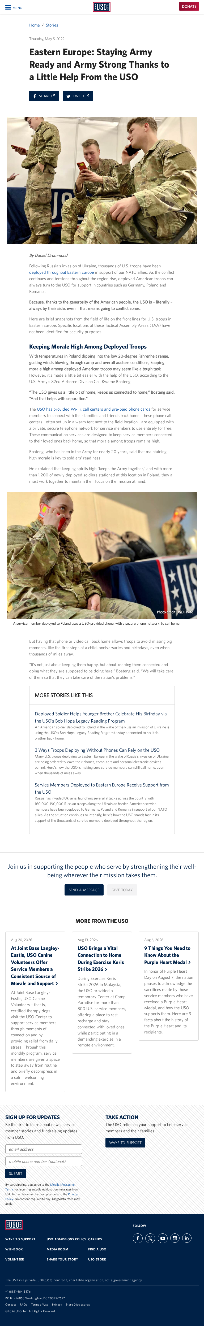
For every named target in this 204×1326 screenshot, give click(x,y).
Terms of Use (39, 1304)
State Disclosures (78, 1304)
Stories (52, 25)
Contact (10, 1304)
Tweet (83, 97)
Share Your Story (62, 1259)
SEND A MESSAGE (84, 890)
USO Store (97, 1259)
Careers (95, 1239)
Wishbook (14, 1249)
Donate (189, 6)
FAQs (23, 1304)
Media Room (57, 1249)
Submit (15, 1173)
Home (34, 25)
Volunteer (14, 1259)
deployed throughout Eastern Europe (61, 272)
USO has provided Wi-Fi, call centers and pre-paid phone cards (93, 409)
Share (49, 97)
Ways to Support (125, 1142)
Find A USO (97, 1249)
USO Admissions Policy (67, 1239)
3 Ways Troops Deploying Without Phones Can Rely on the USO (97, 750)
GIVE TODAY (122, 890)
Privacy (57, 1304)
